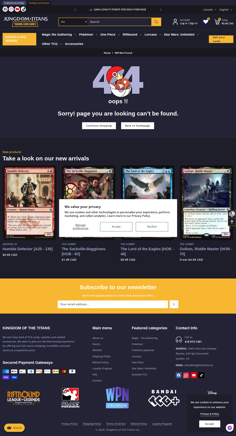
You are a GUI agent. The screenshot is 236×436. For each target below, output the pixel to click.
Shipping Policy (101, 356)
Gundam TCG (139, 374)
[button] (160, 9)
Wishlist (97, 350)
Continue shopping (99, 125)
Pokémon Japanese (143, 350)
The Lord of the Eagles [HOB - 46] (147, 251)
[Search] (156, 22)
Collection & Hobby (14, 2)
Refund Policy (100, 362)
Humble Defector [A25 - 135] (28, 249)
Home (107, 52)
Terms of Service (116, 423)
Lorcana (136, 356)
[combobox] (124, 22)
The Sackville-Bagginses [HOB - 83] (83, 251)
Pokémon (137, 344)
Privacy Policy (70, 423)
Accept (116, 226)
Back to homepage (137, 125)
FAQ (94, 374)
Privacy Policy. (141, 216)
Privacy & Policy (209, 413)
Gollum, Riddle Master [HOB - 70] (206, 251)
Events (96, 344)
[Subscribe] (174, 304)
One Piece (138, 362)
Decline (152, 226)
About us (97, 338)
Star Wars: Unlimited (144, 368)
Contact (97, 380)
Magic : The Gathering (145, 338)
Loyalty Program (102, 368)
